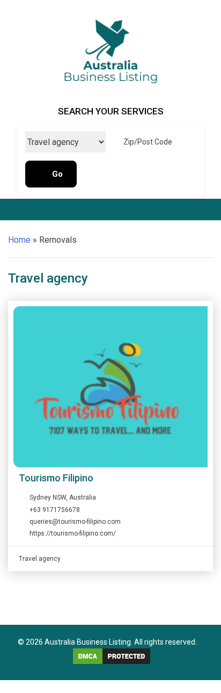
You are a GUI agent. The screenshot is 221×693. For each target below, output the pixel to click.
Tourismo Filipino (56, 477)
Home (19, 240)
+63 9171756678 (55, 510)
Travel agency (40, 558)
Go (57, 174)
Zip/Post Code (147, 142)
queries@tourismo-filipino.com (75, 521)
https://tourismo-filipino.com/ (73, 533)
